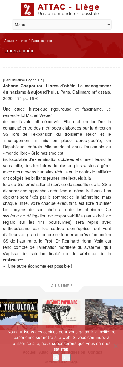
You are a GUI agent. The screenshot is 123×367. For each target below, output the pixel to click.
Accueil (9, 41)
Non (66, 357)
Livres (23, 41)
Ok (55, 357)
